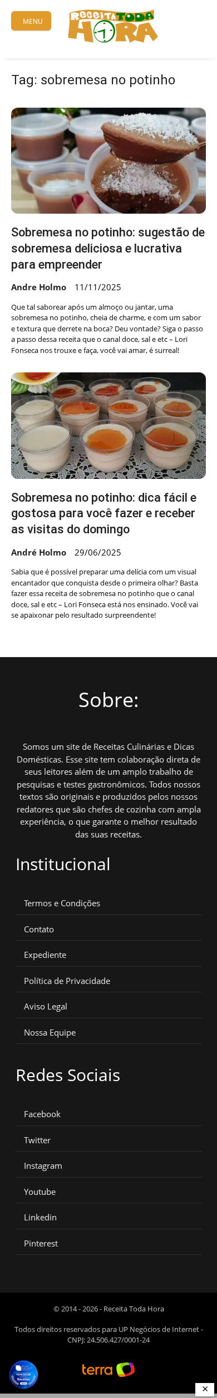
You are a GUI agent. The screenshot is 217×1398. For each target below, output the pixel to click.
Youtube (40, 1192)
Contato (39, 929)
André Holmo (38, 552)
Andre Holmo (38, 286)
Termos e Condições (62, 903)
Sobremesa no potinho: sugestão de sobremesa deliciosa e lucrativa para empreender (108, 248)
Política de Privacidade (67, 981)
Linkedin (40, 1217)
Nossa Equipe (50, 1032)
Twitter (37, 1140)
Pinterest (41, 1243)
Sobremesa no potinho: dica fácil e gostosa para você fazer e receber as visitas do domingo (103, 513)
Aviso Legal (45, 1006)
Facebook (42, 1114)
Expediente (45, 955)
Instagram (43, 1165)
